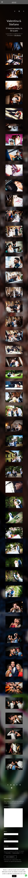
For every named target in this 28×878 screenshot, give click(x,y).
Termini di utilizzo (16, 852)
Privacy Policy (8, 852)
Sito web (6, 846)
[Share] (7, 784)
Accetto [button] (14, 876)
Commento (7, 806)
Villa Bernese (17, 35)
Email (6, 838)
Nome (6, 831)
